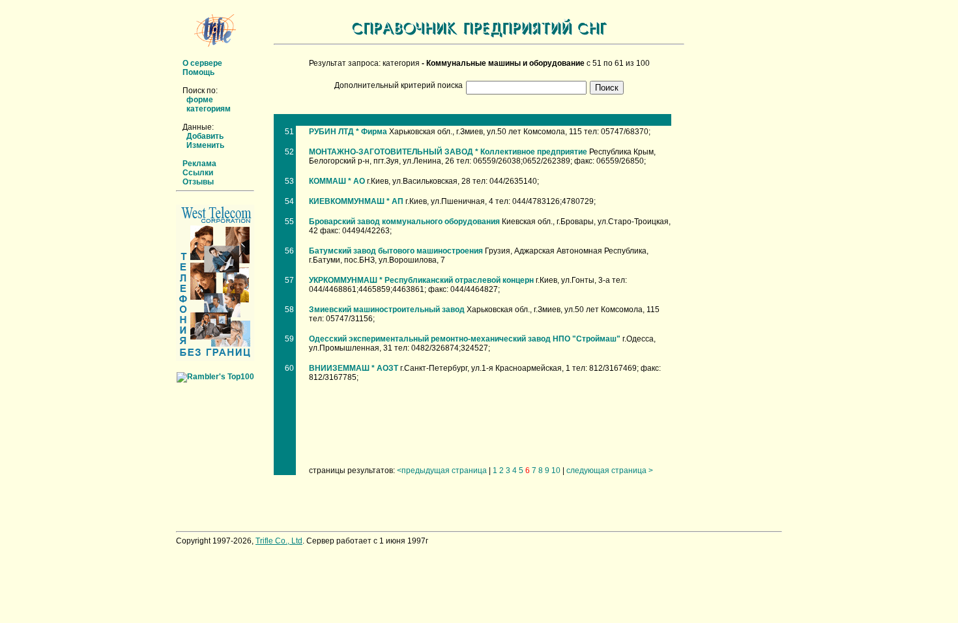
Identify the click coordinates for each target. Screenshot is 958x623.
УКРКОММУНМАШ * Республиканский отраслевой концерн (421, 280)
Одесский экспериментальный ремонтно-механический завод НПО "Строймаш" (464, 338)
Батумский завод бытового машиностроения (396, 250)
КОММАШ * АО (337, 181)
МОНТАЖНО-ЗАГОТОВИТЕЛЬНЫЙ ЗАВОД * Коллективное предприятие (448, 151)
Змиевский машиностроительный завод (387, 309)
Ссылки (197, 172)
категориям (208, 108)
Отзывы (198, 181)
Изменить (205, 145)
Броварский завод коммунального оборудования (404, 221)
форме (199, 99)
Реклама (199, 163)
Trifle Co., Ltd (278, 540)
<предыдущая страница (442, 470)
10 (555, 470)
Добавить (205, 136)
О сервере (202, 63)
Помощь (198, 72)
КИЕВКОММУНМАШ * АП (356, 201)
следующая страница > (609, 470)
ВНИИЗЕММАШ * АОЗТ (353, 368)
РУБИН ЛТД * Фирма (348, 131)
